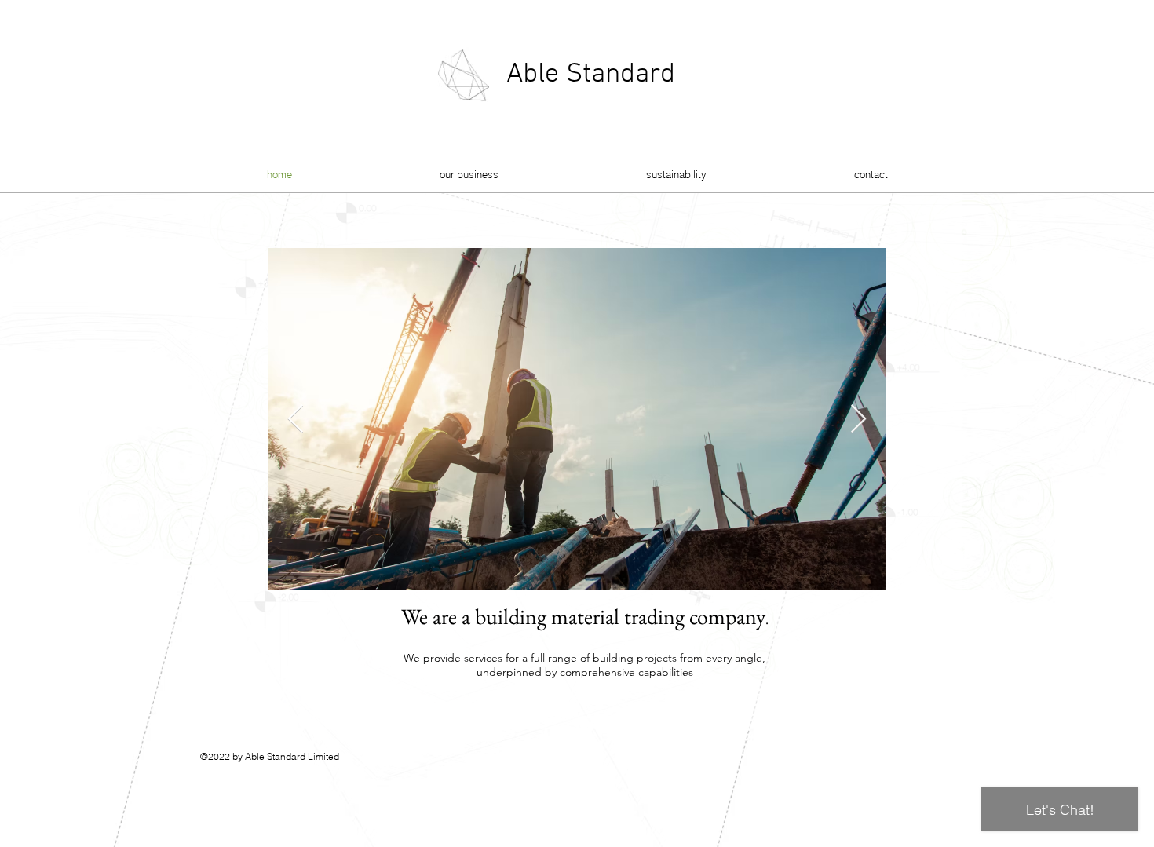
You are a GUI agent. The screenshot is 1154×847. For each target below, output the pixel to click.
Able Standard (590, 74)
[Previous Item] (296, 419)
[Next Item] (858, 419)
